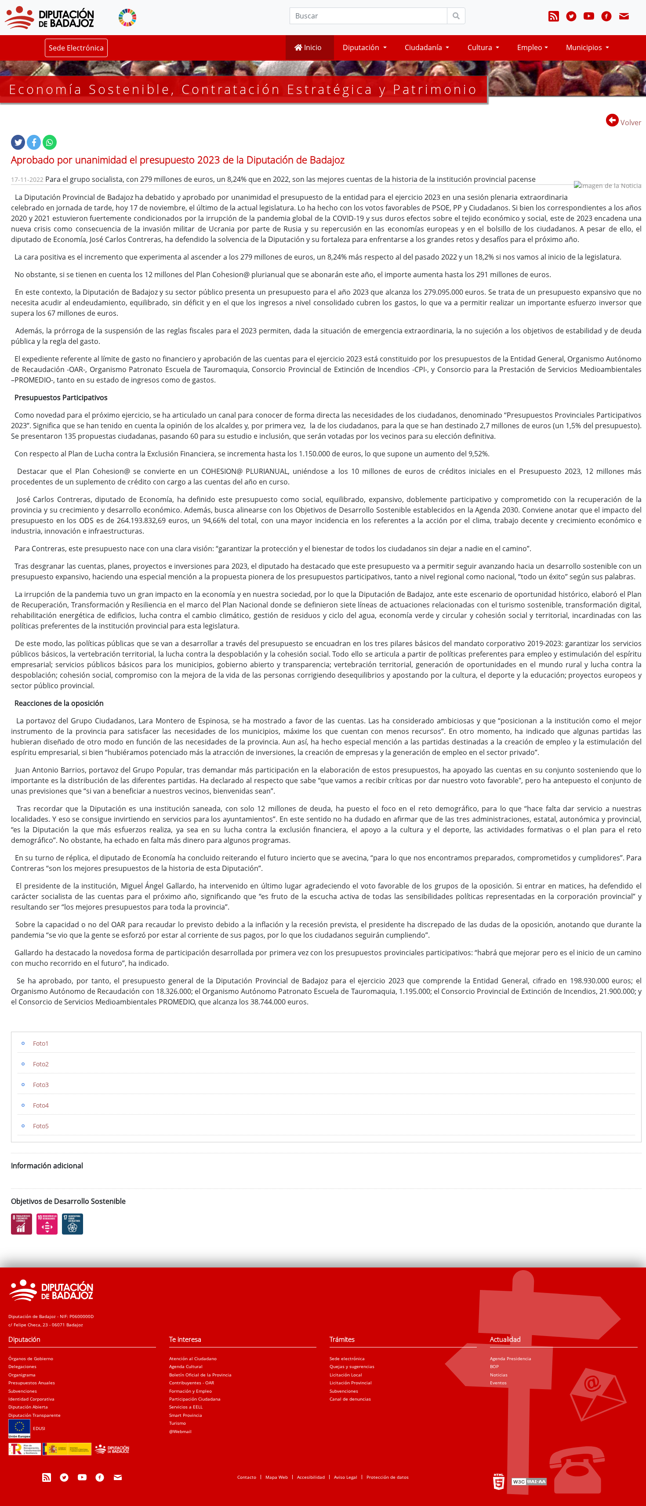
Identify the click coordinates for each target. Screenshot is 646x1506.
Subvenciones (22, 1391)
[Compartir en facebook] (34, 142)
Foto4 (41, 1105)
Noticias (499, 1375)
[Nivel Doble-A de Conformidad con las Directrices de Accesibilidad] (528, 1481)
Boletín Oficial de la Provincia (200, 1375)
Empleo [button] (529, 47)
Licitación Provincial (351, 1383)
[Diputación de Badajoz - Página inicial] (49, 17)
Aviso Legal (345, 1477)
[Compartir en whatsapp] (50, 142)
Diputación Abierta (28, 1407)
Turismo (177, 1423)
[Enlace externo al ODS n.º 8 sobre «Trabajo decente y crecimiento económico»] (23, 1224)
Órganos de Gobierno (30, 1358)
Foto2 (41, 1064)
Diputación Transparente (34, 1415)
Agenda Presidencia (510, 1358)
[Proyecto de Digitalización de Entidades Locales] (70, 1446)
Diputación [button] (362, 47)
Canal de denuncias (350, 1399)
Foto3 (41, 1084)
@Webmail (180, 1431)
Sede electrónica (347, 1358)
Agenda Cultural (186, 1366)
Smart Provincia (185, 1415)
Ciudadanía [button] (424, 47)
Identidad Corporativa (31, 1399)
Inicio (312, 47)
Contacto (246, 1477)
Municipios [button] (585, 47)
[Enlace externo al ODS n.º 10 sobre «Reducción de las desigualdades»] (49, 1224)
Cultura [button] (481, 47)
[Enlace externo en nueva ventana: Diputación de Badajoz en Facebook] (606, 17)
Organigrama (22, 1375)
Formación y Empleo (190, 1391)
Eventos (498, 1383)
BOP (494, 1366)
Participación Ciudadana (195, 1399)
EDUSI (37, 1428)
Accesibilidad (311, 1477)
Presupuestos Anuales (31, 1383)
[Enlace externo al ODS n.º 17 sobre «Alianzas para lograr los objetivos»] (74, 1224)
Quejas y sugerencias (352, 1366)
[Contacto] (624, 17)
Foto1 (41, 1043)
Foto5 (41, 1126)
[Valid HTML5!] (499, 1481)
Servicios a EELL (186, 1407)
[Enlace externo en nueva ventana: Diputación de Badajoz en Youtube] (589, 17)
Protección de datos (388, 1477)
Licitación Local (346, 1375)
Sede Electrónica (76, 48)
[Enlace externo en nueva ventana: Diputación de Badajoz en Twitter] (571, 17)
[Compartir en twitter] (18, 142)
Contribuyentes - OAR (191, 1383)
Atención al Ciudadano (193, 1358)
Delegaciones (22, 1366)
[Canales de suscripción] (554, 17)
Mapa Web (276, 1477)
